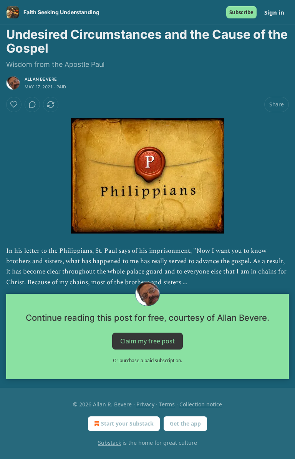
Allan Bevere (41, 79)
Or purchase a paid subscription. (147, 360)
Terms (167, 404)
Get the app (185, 423)
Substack (109, 442)
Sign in (274, 12)
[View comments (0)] (32, 104)
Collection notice (200, 404)
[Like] (14, 104)
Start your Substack (127, 423)
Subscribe (241, 12)
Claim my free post (147, 340)
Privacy (145, 404)
